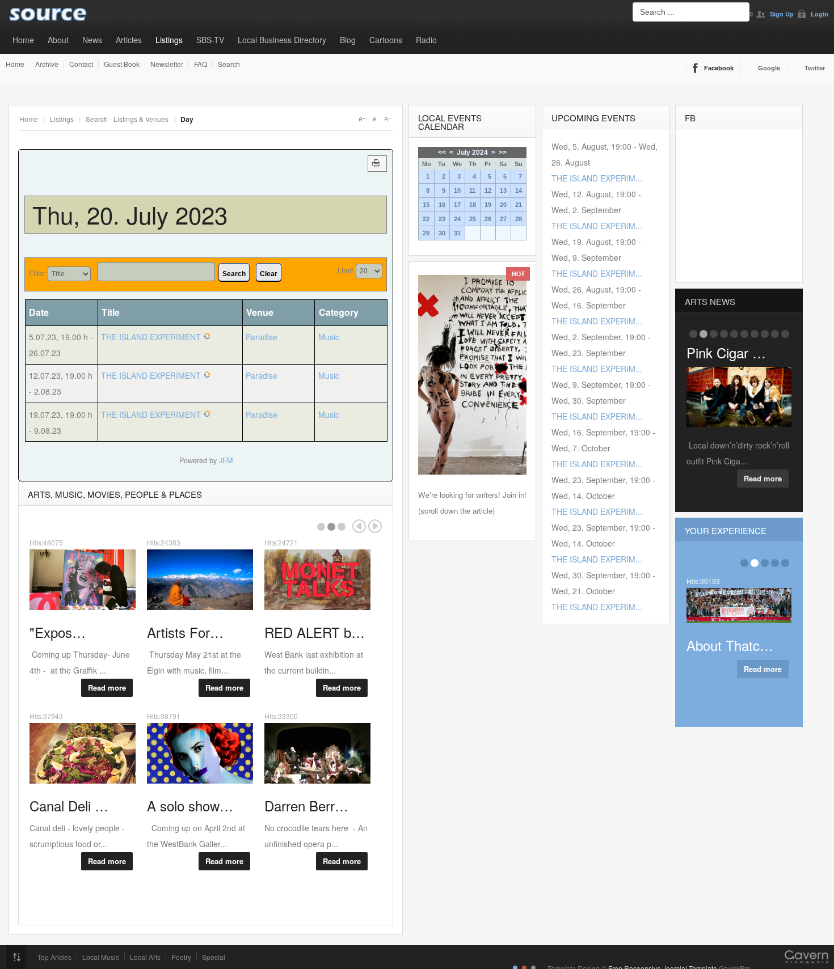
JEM (226, 460)
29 (426, 233)
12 (488, 190)
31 (457, 233)
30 (442, 233)
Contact (81, 64)
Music (328, 336)
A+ (362, 119)
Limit (345, 270)
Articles (129, 39)
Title (111, 312)
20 (503, 204)
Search (229, 64)
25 (472, 218)
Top (16, 957)
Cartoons (385, 39)
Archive (46, 64)
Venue (259, 312)
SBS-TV (210, 39)
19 (488, 204)
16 (442, 204)
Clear (268, 274)
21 (518, 204)
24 (457, 218)
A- (387, 119)
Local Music (100, 957)
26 (488, 218)
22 (426, 218)
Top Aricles (54, 957)
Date (39, 312)
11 (472, 190)
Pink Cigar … (726, 352)
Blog (348, 39)
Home (23, 39)
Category (339, 312)
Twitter (814, 68)
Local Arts (145, 957)
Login (819, 14)
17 (457, 204)
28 (518, 218)
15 (426, 204)
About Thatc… (729, 645)
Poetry (181, 957)
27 (503, 218)
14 (518, 190)
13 (503, 190)
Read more (107, 687)
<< (442, 152)
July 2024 (472, 152)
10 (457, 190)
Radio (426, 39)
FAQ (200, 64)
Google (769, 68)
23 (442, 218)
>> (503, 152)
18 (472, 204)
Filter (37, 273)
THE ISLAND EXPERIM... (596, 178)
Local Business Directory (282, 39)
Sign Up (782, 14)
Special (213, 957)
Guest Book (122, 64)
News (92, 39)
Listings (169, 39)
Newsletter (166, 64)
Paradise (261, 336)
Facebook (719, 68)
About (58, 39)
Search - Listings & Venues (127, 119)
